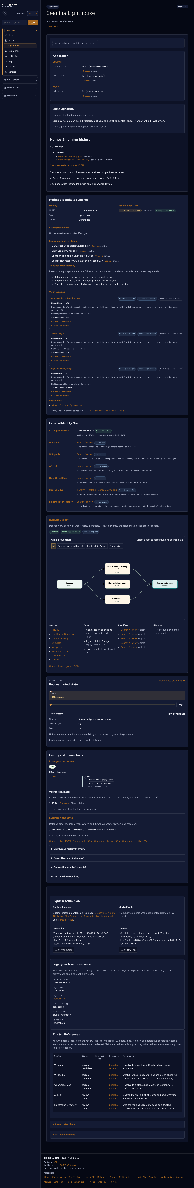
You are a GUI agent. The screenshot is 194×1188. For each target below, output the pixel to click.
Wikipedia (57, 647)
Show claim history (62, 321)
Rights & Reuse (65, 919)
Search (33, 22)
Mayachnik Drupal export (70, 156)
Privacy (113, 1177)
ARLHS (55, 629)
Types (92, 1182)
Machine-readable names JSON (67, 165)
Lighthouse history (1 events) (70, 848)
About (47, 1177)
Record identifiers (65, 1124)
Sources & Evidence (77, 1182)
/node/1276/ (59, 998)
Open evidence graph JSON (64, 666)
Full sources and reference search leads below (105, 411)
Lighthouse (182, 6)
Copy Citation (128, 949)
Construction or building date (71, 546)
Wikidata (56, 642)
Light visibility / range (97, 546)
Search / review (85, 442)
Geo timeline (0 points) (66, 876)
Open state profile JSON (172, 680)
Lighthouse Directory (63, 634)
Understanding (59, 1177)
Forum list (113, 1182)
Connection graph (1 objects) (70, 867)
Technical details (61, 325)
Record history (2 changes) (69, 858)
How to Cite (141, 1177)
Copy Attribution (63, 949)
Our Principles (74, 1177)
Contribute (154, 1177)
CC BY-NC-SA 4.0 (68, 1165)
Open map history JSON (107, 841)
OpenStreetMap (60, 638)
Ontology (101, 1182)
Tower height (116, 546)
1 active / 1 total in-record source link (97, 489)
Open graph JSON (82, 841)
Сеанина (86, 71)
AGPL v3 (58, 1162)
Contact (179, 1177)
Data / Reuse (60, 1182)
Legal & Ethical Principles (95, 1177)
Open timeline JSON (60, 841)
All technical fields (65, 1134)
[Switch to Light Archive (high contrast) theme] (4, 13)
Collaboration (167, 1177)
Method (47, 1182)
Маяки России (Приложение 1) (73, 160)
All (53, 546)
